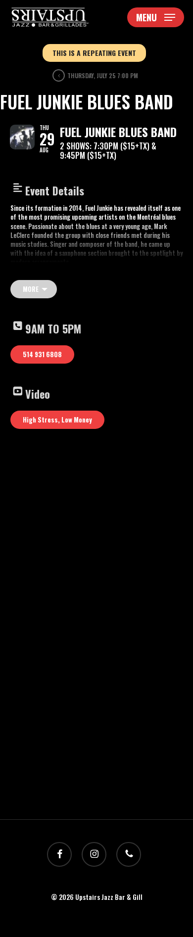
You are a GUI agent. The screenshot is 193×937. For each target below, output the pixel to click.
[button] (155, 17)
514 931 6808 (42, 354)
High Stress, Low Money (57, 419)
